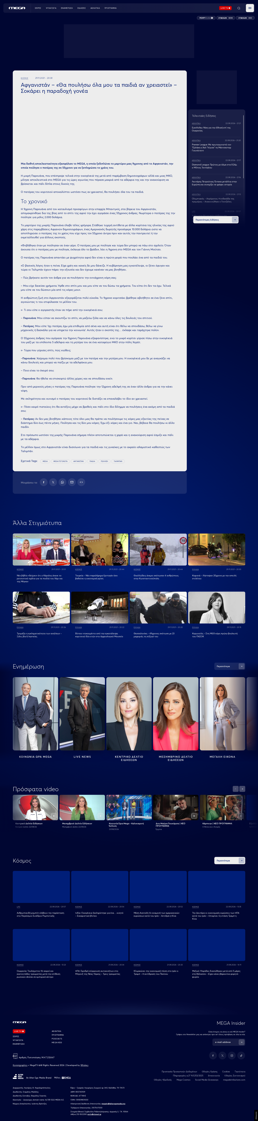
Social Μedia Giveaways (206, 1080)
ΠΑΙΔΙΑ (92, 461)
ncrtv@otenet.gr (94, 1114)
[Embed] (81, 482)
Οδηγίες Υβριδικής (163, 1080)
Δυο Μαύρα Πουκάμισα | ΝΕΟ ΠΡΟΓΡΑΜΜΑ (170, 824)
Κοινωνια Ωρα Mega (35, 756)
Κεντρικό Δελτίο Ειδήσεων (29, 823)
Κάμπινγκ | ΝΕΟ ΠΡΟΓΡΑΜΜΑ (217, 823)
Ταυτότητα (240, 1071)
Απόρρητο (256, 1115)
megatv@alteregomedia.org (113, 1104)
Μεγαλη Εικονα (222, 756)
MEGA (45, 461)
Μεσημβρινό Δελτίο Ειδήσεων (77, 823)
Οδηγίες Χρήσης (210, 1071)
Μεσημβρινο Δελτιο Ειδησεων (176, 758)
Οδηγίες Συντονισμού (234, 1075)
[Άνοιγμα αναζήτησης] (239, 8)
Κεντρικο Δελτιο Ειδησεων (129, 758)
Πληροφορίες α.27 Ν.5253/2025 (188, 1075)
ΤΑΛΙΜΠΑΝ (118, 461)
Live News (82, 756)
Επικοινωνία (214, 1075)
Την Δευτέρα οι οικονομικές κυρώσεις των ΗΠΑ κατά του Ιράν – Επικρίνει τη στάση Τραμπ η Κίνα (215, 916)
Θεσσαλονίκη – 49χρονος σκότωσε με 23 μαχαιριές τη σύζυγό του (154, 635)
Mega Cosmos (183, 1080)
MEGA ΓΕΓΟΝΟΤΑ (60, 461)
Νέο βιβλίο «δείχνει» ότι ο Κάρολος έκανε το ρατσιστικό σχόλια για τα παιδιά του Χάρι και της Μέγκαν (40, 578)
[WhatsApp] (62, 482)
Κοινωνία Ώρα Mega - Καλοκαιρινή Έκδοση (126, 824)
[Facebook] (44, 482)
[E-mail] (72, 482)
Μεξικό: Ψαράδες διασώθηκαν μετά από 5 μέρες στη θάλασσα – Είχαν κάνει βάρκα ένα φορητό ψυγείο (216, 974)
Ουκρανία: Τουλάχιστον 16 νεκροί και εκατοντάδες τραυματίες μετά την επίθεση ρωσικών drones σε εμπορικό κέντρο (38, 974)
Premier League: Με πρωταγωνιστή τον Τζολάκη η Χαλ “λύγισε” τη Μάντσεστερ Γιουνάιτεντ (211, 147)
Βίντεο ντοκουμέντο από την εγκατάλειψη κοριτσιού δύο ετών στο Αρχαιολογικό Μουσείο (99, 635)
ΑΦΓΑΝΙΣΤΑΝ (78, 461)
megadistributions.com (234, 1080)
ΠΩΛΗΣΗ (104, 461)
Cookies (226, 1071)
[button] (250, 8)
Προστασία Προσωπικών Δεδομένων (179, 1071)
